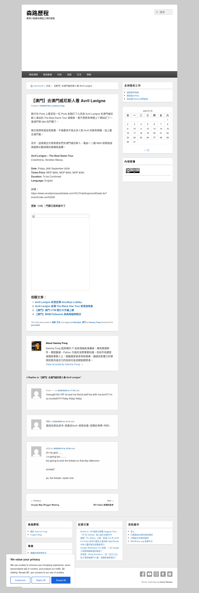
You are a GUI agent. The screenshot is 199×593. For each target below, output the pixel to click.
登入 (133, 531)
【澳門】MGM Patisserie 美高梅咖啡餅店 (58, 314)
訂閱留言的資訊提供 (140, 537)
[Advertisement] (99, 48)
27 (154, 137)
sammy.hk (39, 85)
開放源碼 (33, 74)
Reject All (40, 580)
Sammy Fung (58, 105)
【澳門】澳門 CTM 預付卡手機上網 (54, 310)
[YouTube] (149, 574)
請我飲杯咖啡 (133, 92)
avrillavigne (76, 322)
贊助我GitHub (133, 95)
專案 (89, 74)
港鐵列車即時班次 (38, 552)
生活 (79, 74)
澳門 (84, 322)
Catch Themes (166, 582)
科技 (59, 74)
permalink (35, 325)
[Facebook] (142, 574)
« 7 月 (146, 150)
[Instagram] (156, 574)
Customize (20, 580)
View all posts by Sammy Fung (64, 364)
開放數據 (47, 74)
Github (163, 574)
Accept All (61, 580)
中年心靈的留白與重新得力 (92, 544)
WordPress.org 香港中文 (142, 541)
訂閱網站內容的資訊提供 (142, 534)
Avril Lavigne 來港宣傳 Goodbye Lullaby (58, 302)
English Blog (36, 534)
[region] (40, 570)
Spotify (170, 574)
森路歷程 (37, 13)
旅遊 (69, 74)
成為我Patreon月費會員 (137, 98)
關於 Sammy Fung (38, 531)
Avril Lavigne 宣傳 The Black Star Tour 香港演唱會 (64, 306)
